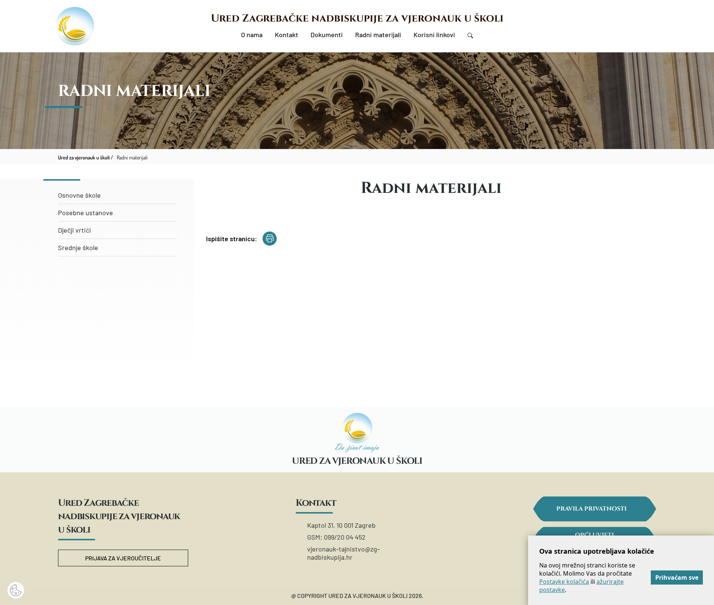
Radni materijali (378, 34)
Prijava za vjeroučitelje (123, 558)
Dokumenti (327, 34)
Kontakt (286, 34)
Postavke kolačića (564, 582)
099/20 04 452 (345, 537)
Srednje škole (78, 247)
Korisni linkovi (434, 34)
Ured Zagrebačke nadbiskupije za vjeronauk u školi (357, 18)
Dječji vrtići (74, 230)
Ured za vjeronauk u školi (84, 157)
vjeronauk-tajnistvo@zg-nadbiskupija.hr (343, 553)
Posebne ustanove (85, 212)
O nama (252, 34)
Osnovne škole (79, 195)
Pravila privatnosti (591, 509)
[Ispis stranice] (270, 239)
